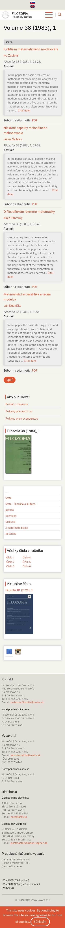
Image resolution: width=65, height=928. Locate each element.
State (8, 498)
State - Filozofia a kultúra (20, 504)
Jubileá (9, 509)
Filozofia (20, 14)
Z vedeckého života (16, 527)
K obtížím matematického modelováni (31, 49)
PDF (34, 120)
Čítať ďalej (24, 110)
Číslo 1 (10, 557)
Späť (9, 380)
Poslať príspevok (16, 404)
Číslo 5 (27, 562)
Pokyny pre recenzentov (21, 418)
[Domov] (5, 14)
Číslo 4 (27, 557)
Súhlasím (40, 922)
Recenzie (10, 533)
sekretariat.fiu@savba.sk (25, 755)
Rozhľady (10, 515)
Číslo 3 (10, 566)
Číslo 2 (10, 562)
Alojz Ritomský (13, 218)
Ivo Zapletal (11, 55)
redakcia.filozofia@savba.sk (27, 702)
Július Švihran (13, 139)
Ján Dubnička (12, 305)
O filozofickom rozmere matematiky (29, 212)
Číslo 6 (27, 566)
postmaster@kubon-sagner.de (29, 843)
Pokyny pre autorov (18, 411)
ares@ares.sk (19, 817)
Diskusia (10, 521)
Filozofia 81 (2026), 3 (18, 590)
